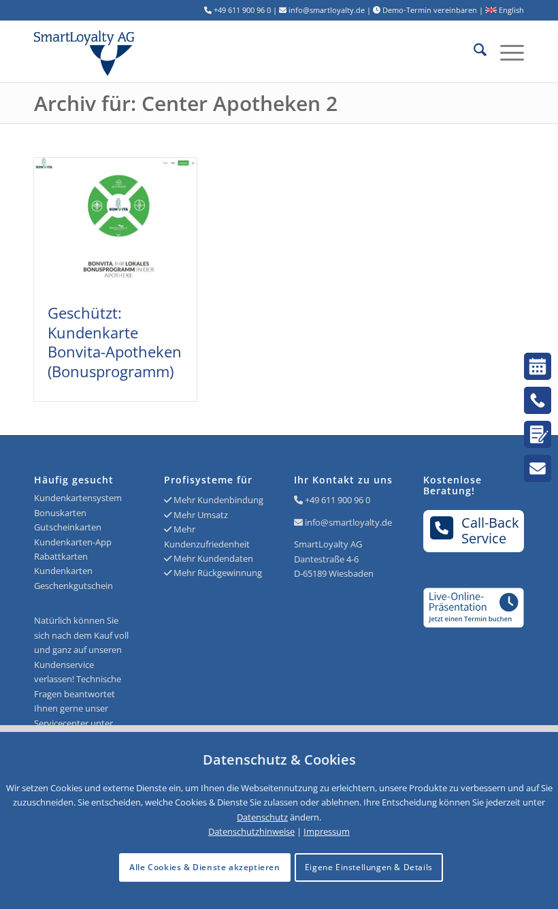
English (510, 10)
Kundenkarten (63, 570)
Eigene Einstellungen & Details (369, 867)
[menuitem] (473, 51)
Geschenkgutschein (73, 585)
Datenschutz (262, 817)
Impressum (326, 831)
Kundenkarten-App (73, 542)
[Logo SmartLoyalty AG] (132, 51)
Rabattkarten (61, 556)
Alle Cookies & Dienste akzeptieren (204, 867)
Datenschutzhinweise (251, 831)
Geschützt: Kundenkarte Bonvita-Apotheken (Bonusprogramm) (115, 341)
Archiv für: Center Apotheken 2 (186, 103)
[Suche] (473, 51)
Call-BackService (490, 530)
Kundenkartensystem (78, 498)
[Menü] (505, 51)
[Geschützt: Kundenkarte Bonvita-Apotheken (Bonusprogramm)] (115, 223)
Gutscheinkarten (67, 527)
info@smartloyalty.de (348, 522)
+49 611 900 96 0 (337, 500)
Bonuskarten (60, 513)
